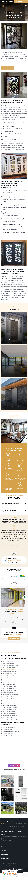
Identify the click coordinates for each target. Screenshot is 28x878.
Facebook (8, 869)
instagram (14, 765)
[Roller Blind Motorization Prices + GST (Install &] (21, 794)
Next (15, 553)
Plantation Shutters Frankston (10, 731)
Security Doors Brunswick (9, 690)
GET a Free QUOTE (7, 68)
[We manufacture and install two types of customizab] (21, 808)
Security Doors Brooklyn (9, 688)
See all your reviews (13, 562)
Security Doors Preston (8, 711)
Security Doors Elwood (8, 703)
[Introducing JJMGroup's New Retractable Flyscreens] (7, 794)
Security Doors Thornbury (9, 715)
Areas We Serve (13, 12)
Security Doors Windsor (9, 717)
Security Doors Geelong (9, 673)
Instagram (21, 869)
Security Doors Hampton (9, 705)
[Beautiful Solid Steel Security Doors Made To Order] (21, 781)
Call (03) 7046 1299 (7, 1)
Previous (12, 553)
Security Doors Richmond (9, 713)
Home (5, 12)
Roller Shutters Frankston (9, 735)
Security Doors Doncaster (9, 701)
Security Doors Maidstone (9, 707)
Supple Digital (21, 876)
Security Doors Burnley (8, 692)
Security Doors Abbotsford (9, 680)
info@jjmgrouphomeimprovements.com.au (15, 836)
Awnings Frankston (7, 733)
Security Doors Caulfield (9, 699)
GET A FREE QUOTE (14, 639)
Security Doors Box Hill (8, 661)
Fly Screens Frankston (8, 727)
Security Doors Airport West (10, 682)
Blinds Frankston (7, 729)
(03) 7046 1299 (6, 293)
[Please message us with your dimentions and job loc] (7, 781)
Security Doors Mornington (9, 678)
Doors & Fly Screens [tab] (10, 510)
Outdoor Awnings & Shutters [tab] (13, 507)
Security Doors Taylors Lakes (10, 720)
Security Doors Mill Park (9, 675)
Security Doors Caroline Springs (11, 665)
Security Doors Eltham (8, 667)
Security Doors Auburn (8, 684)
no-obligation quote (9, 295)
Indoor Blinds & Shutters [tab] (12, 503)
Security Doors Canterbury (9, 696)
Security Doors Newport (9, 709)
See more (13, 770)
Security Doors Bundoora (9, 663)
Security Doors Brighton (9, 686)
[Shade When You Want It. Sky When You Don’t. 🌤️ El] (7, 808)
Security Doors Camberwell (10, 694)
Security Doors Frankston (9, 671)
